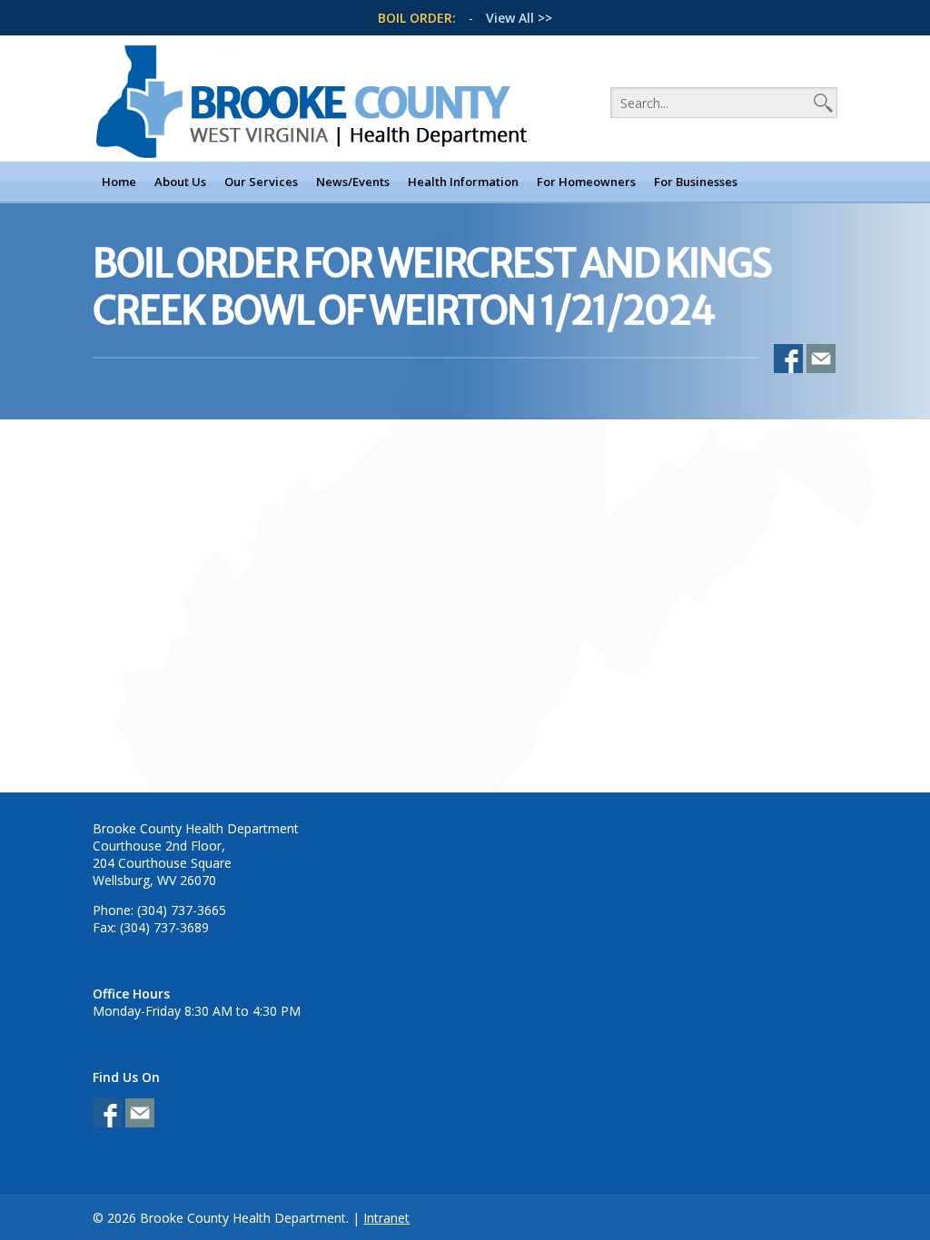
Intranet (386, 1217)
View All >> (519, 17)
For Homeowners (586, 181)
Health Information (463, 181)
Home (119, 181)
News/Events (353, 181)
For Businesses (695, 181)
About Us (180, 181)
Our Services (261, 181)
